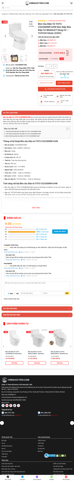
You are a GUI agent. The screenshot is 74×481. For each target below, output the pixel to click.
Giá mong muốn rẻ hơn (56, 89)
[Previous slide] (3, 346)
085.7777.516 (9, 413)
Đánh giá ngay (60, 231)
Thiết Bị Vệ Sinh (13, 14)
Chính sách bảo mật (58, 474)
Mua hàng (14, 363)
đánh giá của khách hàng (13, 227)
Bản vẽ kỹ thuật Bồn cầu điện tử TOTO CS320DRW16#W (22, 136)
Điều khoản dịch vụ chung (8, 469)
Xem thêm (36, 208)
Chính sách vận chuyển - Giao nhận (11, 466)
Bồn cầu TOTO (30, 14)
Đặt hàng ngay (64, 83)
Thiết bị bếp (41, 443)
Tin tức (3, 443)
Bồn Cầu (22, 14)
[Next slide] (70, 346)
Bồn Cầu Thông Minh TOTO (44, 14)
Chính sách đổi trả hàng (8, 474)
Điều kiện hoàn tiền (58, 471)
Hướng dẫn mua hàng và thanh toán (62, 469)
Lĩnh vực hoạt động (7, 451)
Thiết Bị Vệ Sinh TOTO (22, 76)
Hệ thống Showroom (7, 446)
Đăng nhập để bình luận (11, 252)
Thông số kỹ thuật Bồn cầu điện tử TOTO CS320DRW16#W (23, 131)
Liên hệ (3, 448)
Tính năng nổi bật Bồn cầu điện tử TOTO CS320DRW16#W (23, 134)
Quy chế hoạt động (58, 466)
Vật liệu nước (41, 448)
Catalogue (4, 456)
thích (21, 252)
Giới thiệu (4, 440)
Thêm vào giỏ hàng (46, 83)
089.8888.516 (51, 40)
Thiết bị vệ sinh (42, 440)
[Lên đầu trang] (70, 471)
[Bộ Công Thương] (50, 455)
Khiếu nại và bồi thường (59, 463)
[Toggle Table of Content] (67, 128)
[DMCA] (61, 455)
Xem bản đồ (65, 77)
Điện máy (40, 451)
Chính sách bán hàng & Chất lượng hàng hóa (13, 471)
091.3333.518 (52, 43)
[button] (2, 423)
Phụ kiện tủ (41, 446)
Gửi (67, 293)
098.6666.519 (51, 46)
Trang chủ (5, 14)
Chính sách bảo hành (7, 463)
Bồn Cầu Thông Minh (22, 72)
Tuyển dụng (5, 454)
